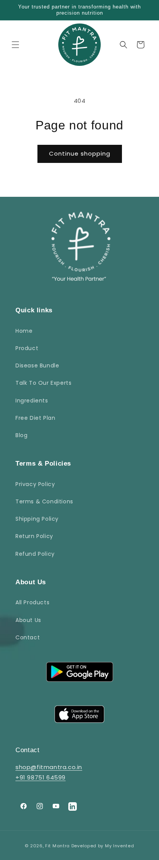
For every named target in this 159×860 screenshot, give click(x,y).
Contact (27, 637)
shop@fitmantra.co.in (48, 767)
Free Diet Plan (35, 418)
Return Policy (34, 536)
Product (26, 348)
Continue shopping (79, 153)
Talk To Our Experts (43, 383)
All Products (32, 602)
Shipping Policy (37, 519)
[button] (15, 44)
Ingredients (31, 400)
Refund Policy (35, 554)
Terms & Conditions (44, 501)
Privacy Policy (35, 484)
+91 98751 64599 (40, 777)
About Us (28, 620)
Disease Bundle (37, 365)
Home (23, 331)
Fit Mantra (57, 846)
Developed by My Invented (102, 846)
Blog (21, 435)
